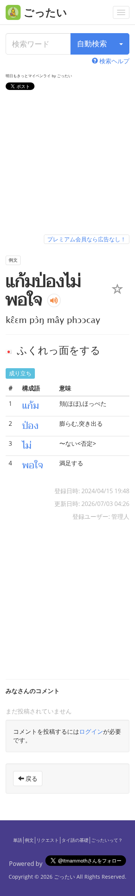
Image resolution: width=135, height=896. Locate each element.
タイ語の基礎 (75, 840)
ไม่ (27, 446)
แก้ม (30, 406)
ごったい (64, 876)
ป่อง (30, 426)
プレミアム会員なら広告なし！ (86, 239)
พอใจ (32, 465)
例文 (29, 840)
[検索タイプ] (121, 44)
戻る (31, 778)
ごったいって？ (107, 840)
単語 (17, 840)
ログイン (91, 731)
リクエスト (47, 840)
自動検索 (92, 43)
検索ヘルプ (113, 61)
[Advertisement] (67, 164)
